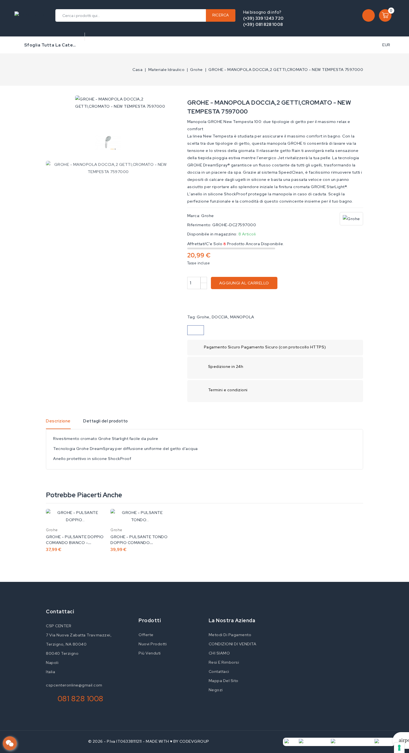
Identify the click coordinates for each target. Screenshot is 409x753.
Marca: (193, 215)
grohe (203, 316)
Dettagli (97, 519)
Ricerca (220, 15)
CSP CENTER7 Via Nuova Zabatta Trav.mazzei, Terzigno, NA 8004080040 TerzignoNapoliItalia (79, 648)
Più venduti (150, 653)
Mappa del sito (223, 680)
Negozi (216, 689)
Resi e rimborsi (224, 662)
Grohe (207, 215)
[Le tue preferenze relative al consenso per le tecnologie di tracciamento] (399, 747)
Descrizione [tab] (58, 421)
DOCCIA (220, 316)
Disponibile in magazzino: (212, 234)
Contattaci (60, 612)
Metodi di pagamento (230, 634)
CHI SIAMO (219, 653)
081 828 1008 (81, 698)
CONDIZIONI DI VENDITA (233, 643)
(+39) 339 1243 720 (263, 18)
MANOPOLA (242, 316)
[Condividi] (196, 330)
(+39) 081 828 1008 (263, 24)
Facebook (137, 612)
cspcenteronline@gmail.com (74, 685)
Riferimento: (199, 224)
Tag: (191, 316)
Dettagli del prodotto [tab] (105, 421)
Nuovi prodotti (153, 643)
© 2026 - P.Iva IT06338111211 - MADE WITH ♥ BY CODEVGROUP (148, 741)
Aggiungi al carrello (244, 283)
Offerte (146, 634)
